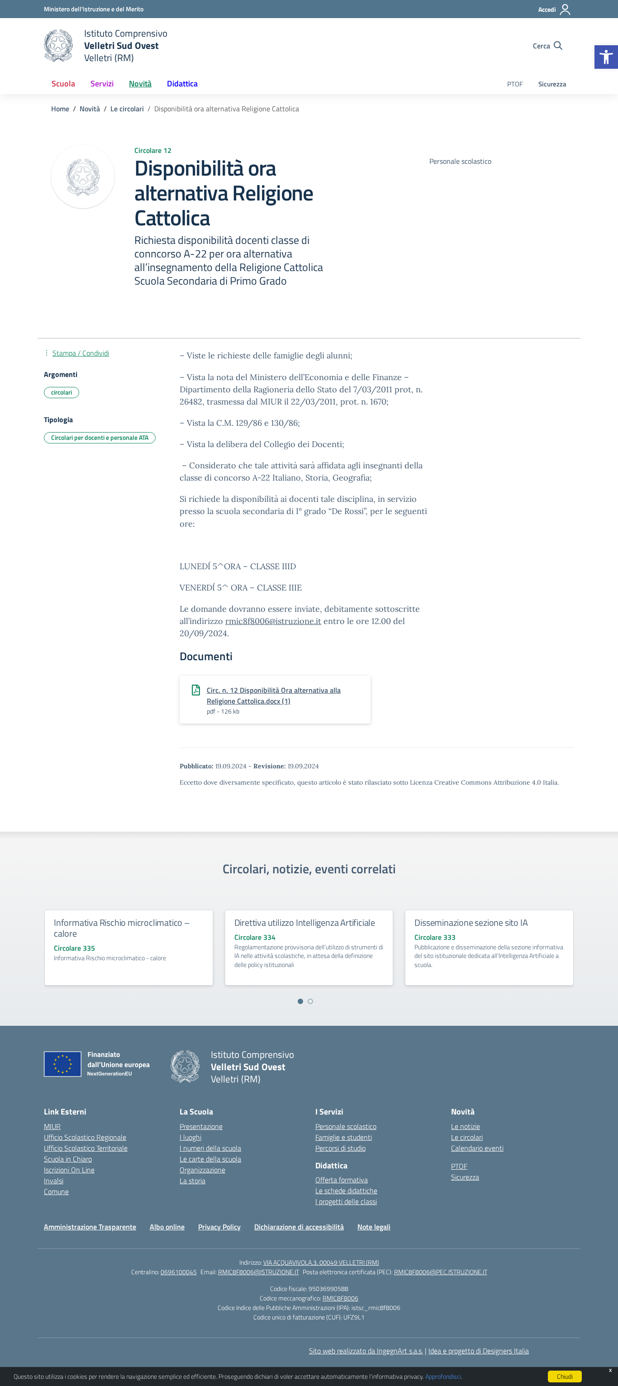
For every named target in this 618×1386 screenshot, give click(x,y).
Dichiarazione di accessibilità (299, 1226)
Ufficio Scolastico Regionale (85, 1137)
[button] (606, 57)
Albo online (167, 1226)
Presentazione (201, 1126)
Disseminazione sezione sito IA (471, 922)
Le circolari (467, 1137)
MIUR (52, 1126)
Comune (56, 1191)
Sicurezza (552, 84)
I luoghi (190, 1137)
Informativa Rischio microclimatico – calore (122, 927)
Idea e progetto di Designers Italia (478, 1350)
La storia (192, 1180)
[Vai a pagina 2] (310, 1001)
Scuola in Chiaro (68, 1158)
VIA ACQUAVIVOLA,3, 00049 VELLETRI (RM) (321, 1262)
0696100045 (179, 1271)
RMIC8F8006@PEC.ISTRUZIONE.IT (440, 1271)
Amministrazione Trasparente (90, 1226)
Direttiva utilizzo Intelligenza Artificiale (304, 922)
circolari (61, 392)
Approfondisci (443, 1376)
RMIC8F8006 (340, 1298)
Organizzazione (202, 1169)
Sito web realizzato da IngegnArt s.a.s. (366, 1350)
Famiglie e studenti (343, 1137)
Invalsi (53, 1180)
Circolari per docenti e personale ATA (99, 437)
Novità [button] (140, 83)
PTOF (515, 84)
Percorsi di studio (340, 1148)
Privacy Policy (219, 1226)
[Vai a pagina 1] (300, 1001)
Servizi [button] (102, 83)
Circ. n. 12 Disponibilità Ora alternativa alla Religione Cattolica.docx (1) (274, 695)
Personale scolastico (345, 1126)
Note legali (373, 1226)
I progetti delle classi (346, 1201)
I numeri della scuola (210, 1148)
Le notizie (465, 1126)
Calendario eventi (477, 1148)
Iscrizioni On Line (69, 1169)
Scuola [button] (63, 83)
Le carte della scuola (210, 1158)
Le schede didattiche (346, 1190)
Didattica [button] (182, 83)
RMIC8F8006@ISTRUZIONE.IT (258, 1271)
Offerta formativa (341, 1179)
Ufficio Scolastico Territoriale (86, 1148)
